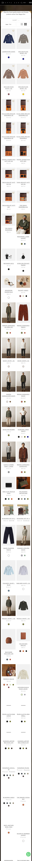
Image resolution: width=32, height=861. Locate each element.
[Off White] (8, 366)
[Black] (8, 269)
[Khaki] (10, 401)
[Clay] (23, 296)
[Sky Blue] (21, 555)
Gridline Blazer (9, 429)
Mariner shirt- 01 (23, 583)
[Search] (21, 2)
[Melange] (23, 841)
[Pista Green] (10, 684)
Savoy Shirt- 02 (9, 360)
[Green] (8, 499)
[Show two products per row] (25, 24)
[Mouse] (21, 499)
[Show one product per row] (22, 24)
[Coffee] (11, 748)
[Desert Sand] (13, 775)
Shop (10, 24)
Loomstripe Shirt (8, 51)
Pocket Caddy (23, 290)
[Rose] (7, 684)
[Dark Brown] (20, 651)
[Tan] (11, 499)
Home (7, 24)
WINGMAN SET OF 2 (8, 518)
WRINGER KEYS (9, 263)
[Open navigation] (2, 2)
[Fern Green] (10, 775)
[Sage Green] (25, 555)
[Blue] (8, 590)
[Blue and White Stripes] (23, 589)
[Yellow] (23, 94)
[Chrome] (8, 297)
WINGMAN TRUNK (23, 768)
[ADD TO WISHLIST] (13, 31)
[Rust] (10, 333)
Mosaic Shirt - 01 (23, 618)
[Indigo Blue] (8, 555)
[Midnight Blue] (7, 775)
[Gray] (8, 472)
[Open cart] (30, 2)
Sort (15, 20)
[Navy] (8, 57)
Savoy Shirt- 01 (23, 360)
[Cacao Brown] (8, 778)
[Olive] (21, 244)
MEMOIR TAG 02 (8, 679)
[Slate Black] (4, 775)
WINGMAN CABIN (8, 797)
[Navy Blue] (25, 244)
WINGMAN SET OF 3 (23, 518)
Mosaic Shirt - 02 (8, 618)
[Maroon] (8, 94)
